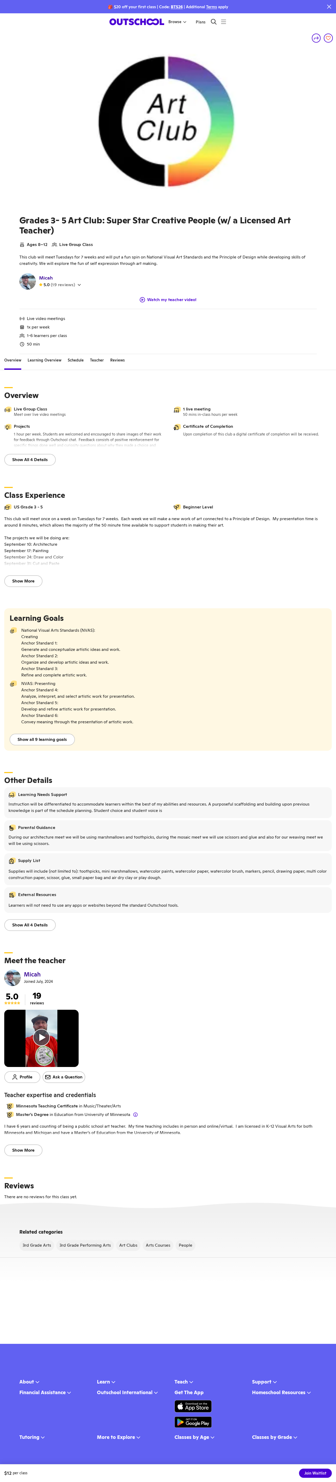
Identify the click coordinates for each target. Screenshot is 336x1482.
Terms (211, 6)
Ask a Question (68, 1077)
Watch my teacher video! (172, 299)
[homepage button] (136, 21)
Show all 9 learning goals (42, 739)
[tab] (12, 360)
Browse (174, 21)
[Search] (214, 22)
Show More (23, 581)
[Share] (316, 38)
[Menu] (223, 21)
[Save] (328, 38)
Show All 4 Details (30, 459)
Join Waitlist (315, 1473)
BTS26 (177, 6)
